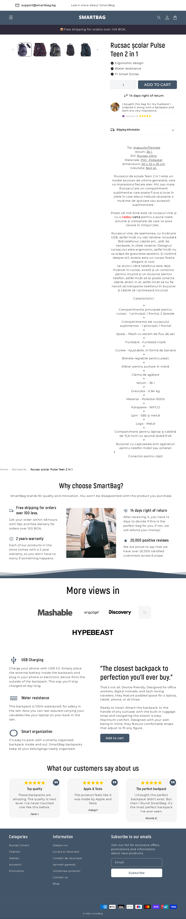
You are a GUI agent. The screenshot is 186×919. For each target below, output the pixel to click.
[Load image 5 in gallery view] (85, 49)
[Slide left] (13, 50)
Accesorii (15, 864)
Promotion (16, 871)
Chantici (15, 851)
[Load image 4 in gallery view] (70, 49)
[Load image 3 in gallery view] (55, 49)
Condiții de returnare (67, 858)
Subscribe (137, 873)
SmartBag (97, 913)
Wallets (14, 858)
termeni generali (64, 864)
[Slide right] (97, 50)
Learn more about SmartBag (93, 5)
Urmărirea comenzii (66, 871)
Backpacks (19, 469)
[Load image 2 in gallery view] (40, 49)
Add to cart (115, 738)
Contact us (60, 877)
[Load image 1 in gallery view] (24, 49)
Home (4, 469)
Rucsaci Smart (19, 845)
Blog (56, 883)
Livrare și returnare (66, 851)
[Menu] (11, 18)
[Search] (159, 18)
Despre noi (60, 845)
